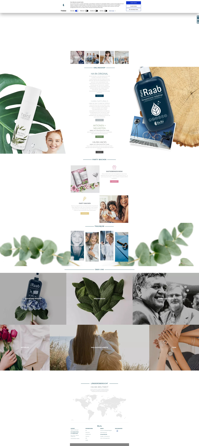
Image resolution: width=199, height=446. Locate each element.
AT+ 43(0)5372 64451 (74, 433)
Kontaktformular (88, 434)
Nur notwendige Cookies (133, 9)
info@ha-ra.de (73, 436)
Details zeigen (111, 10)
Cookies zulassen (133, 2)
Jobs (86, 430)
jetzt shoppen (99, 95)
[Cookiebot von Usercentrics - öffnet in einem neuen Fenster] (63, 11)
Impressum (87, 436)
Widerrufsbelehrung (103, 432)
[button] (15, 212)
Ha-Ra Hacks (99, 152)
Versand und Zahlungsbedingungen (106, 430)
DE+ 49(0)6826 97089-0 (75, 431)
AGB (86, 438)
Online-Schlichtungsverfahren (105, 438)
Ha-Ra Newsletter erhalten (75, 438)
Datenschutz (88, 432)
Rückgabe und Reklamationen (105, 436)
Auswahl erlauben (133, 6)
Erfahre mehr (114, 181)
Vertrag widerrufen (103, 434)
